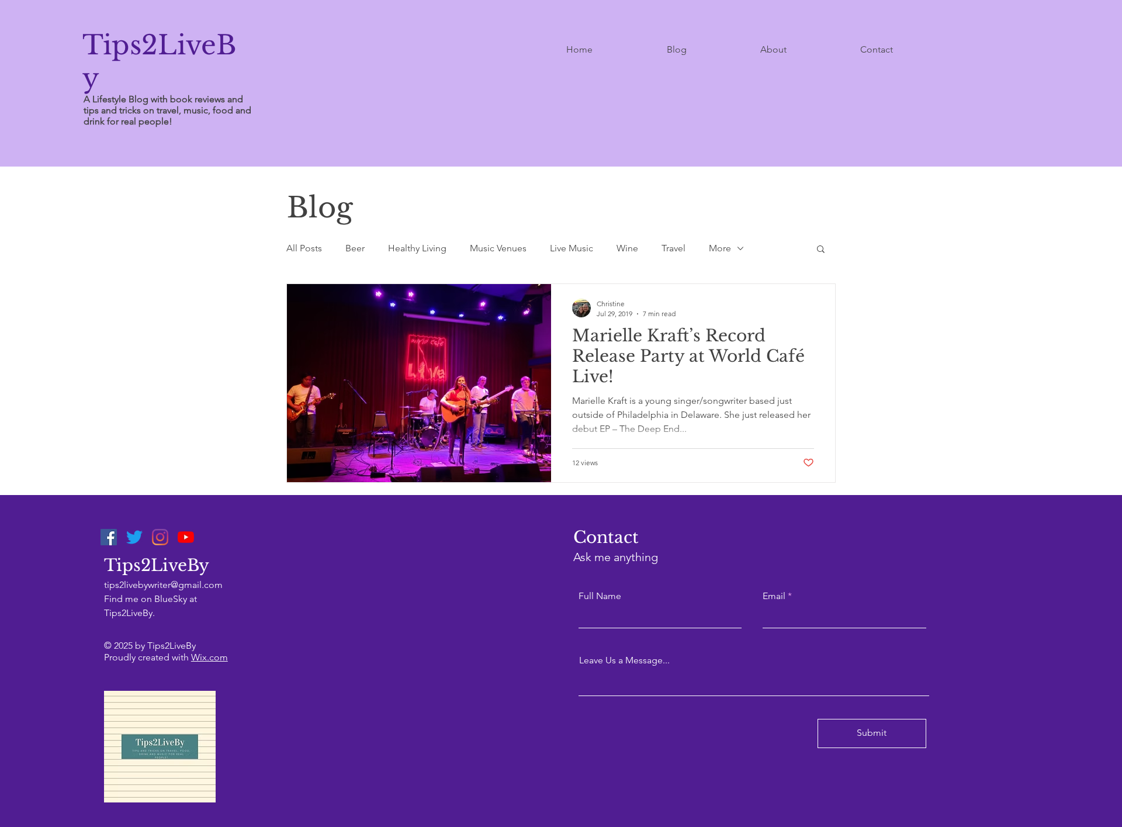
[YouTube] (186, 537)
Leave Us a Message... (624, 660)
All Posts (304, 248)
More (720, 248)
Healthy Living (417, 248)
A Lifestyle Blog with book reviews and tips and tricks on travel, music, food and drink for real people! (167, 110)
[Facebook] (109, 537)
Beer (355, 248)
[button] (820, 250)
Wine (627, 248)
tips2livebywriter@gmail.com (163, 584)
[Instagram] (160, 537)
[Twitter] (134, 537)
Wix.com (209, 657)
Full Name (600, 596)
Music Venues (498, 248)
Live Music (571, 248)
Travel (673, 248)
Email (774, 596)
